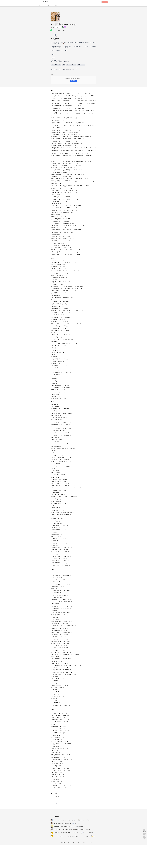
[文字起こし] (59, 23)
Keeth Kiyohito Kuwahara (54, 38)
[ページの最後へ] (144, 837)
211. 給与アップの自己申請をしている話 (63, 25)
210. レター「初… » (92, 812)
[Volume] (64, 842)
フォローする (58, 27)
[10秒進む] (78, 842)
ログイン (99, 1)
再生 (53, 30)
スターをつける (54, 796)
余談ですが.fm (42, 5)
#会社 (63, 64)
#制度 (67, 64)
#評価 (60, 64)
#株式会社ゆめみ (80, 64)
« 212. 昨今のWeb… (55, 812)
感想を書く (74, 80)
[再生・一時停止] (73, 842)
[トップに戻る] (144, 834)
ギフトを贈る (55, 793)
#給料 (56, 64)
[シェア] (53, 27)
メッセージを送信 (61, 30)
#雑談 (52, 64)
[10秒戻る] (68, 842)
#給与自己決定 (73, 64)
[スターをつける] (51, 27)
